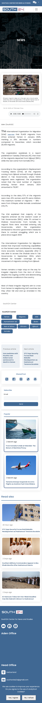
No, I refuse (29, 697)
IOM (36, 317)
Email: (6, 394)
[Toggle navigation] (36, 9)
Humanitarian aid (10, 322)
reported (11, 134)
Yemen (6, 317)
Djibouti (35, 326)
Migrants (22, 317)
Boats (36, 322)
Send (21, 404)
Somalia (7, 331)
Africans (23, 326)
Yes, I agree (13, 697)
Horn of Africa (9, 326)
